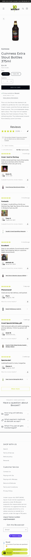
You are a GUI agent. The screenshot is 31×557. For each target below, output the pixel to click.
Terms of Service (8, 453)
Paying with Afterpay (10, 479)
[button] (3, 9)
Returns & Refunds (9, 483)
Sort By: (18, 149)
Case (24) (16, 74)
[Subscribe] (26, 530)
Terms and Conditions (10, 487)
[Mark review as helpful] (28, 180)
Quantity (4, 78)
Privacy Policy (7, 491)
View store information (10, 98)
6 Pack (5, 74)
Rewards (6, 460)
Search (5, 449)
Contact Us (7, 471)
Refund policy (7, 456)
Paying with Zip (8, 475)
